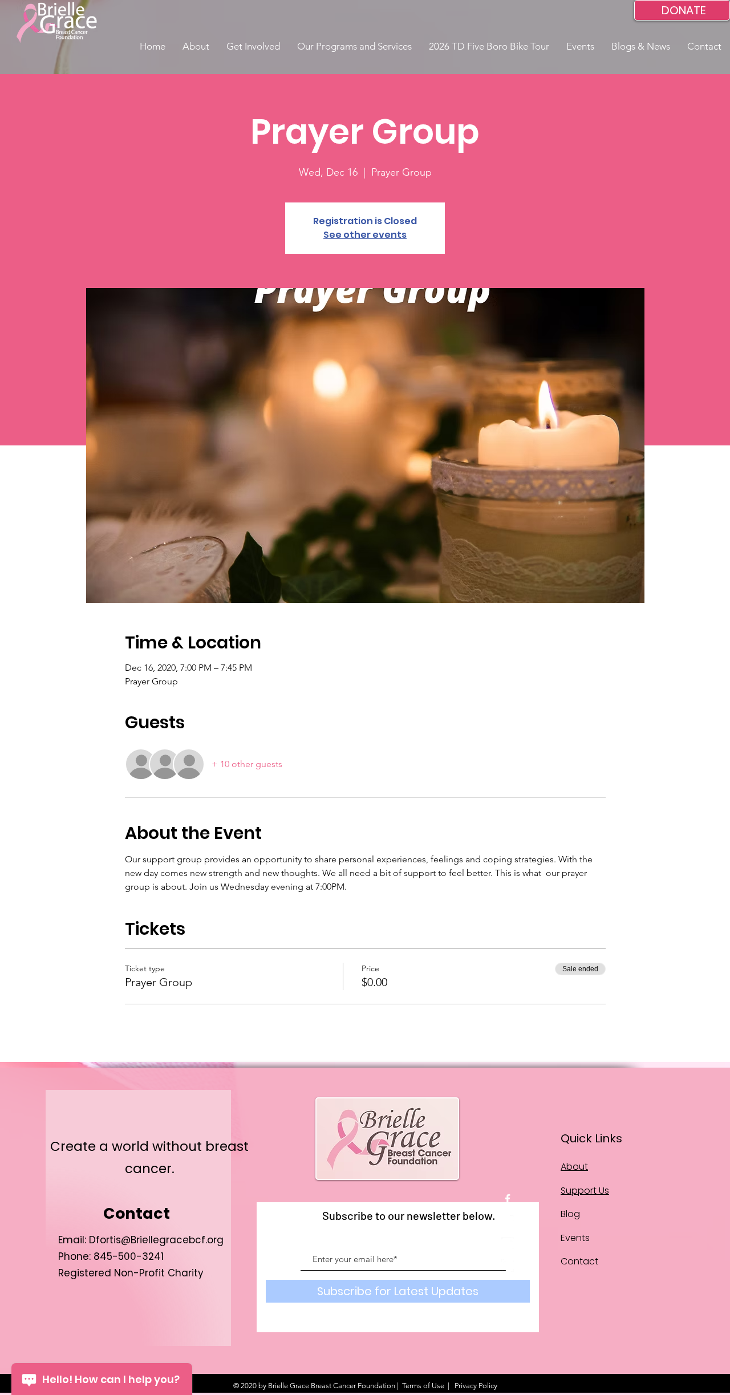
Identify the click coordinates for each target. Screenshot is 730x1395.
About (574, 1166)
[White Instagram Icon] (507, 1265)
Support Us (585, 1190)
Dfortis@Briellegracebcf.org (156, 1240)
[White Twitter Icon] (507, 1221)
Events (575, 1237)
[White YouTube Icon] (507, 1243)
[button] (196, 46)
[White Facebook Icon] (507, 1199)
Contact (579, 1261)
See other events (365, 234)
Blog (570, 1213)
